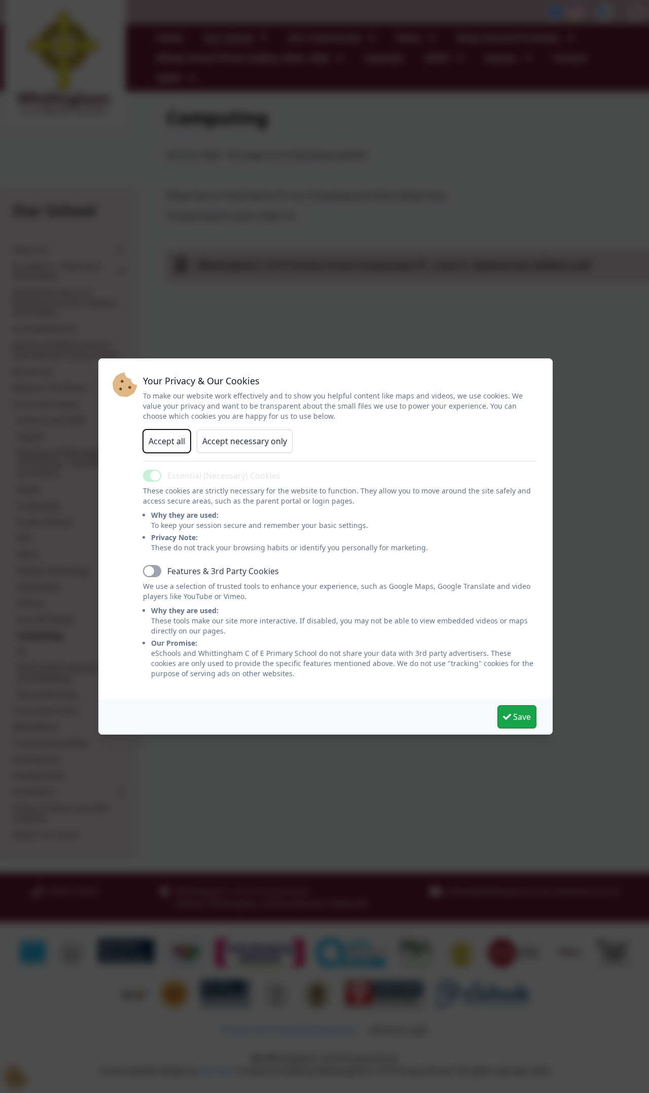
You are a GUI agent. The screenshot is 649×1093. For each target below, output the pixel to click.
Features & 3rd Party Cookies (223, 571)
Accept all (167, 441)
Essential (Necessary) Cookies (223, 475)
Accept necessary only (244, 441)
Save (521, 716)
